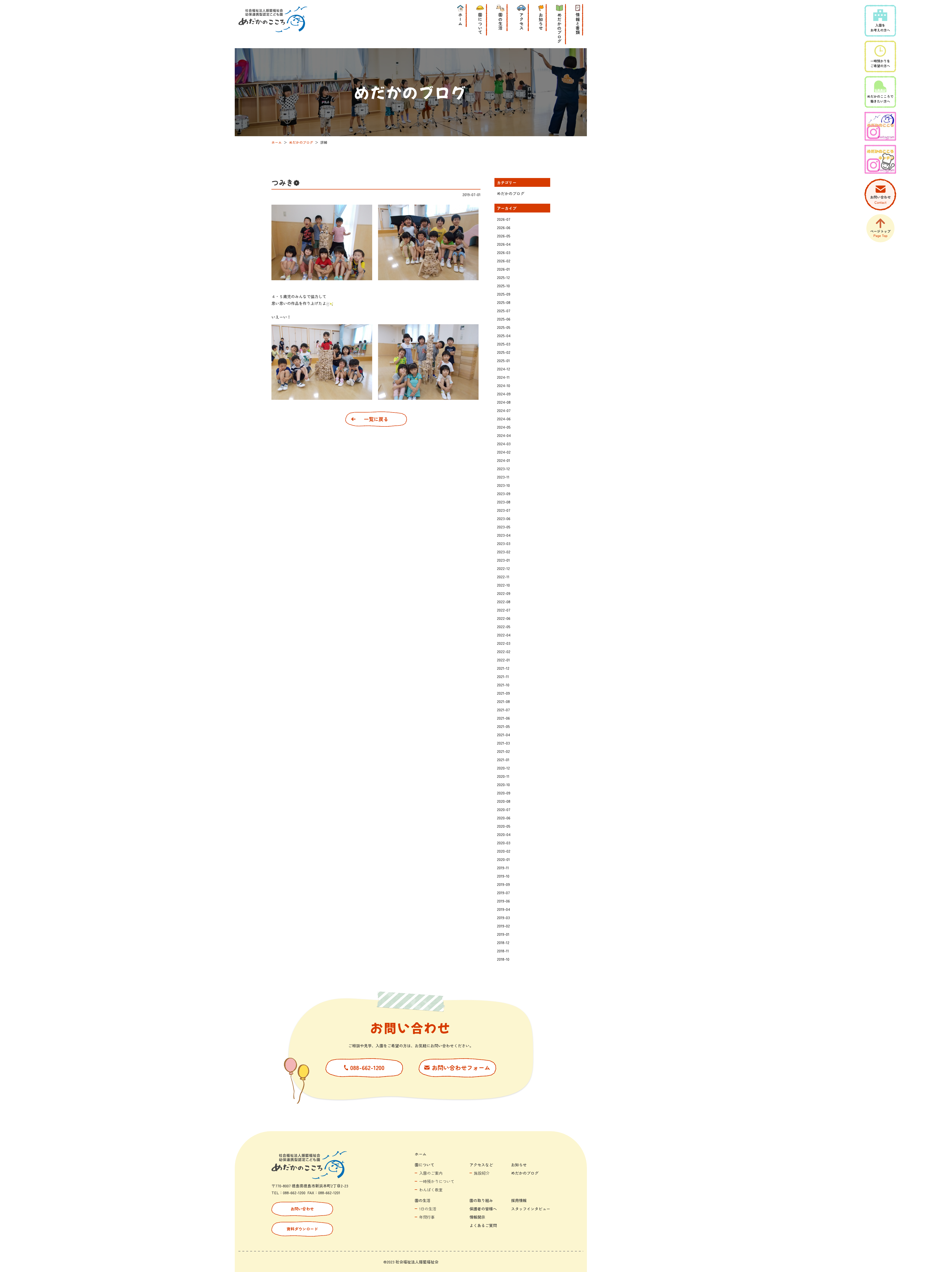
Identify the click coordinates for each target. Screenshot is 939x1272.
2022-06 (503, 618)
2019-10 (503, 876)
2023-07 (503, 510)
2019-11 (503, 867)
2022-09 (503, 593)
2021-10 (503, 685)
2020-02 (503, 851)
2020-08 (503, 801)
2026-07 (503, 219)
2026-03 (503, 252)
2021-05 (503, 726)
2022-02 (503, 651)
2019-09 (503, 884)
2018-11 (503, 951)
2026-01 (503, 269)
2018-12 (503, 942)
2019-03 (503, 917)
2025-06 (503, 319)
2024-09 (504, 394)
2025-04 (504, 335)
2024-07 (504, 410)
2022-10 (503, 585)
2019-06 (503, 901)
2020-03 (503, 843)
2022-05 (503, 626)
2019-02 (503, 926)
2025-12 (503, 277)
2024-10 (503, 385)
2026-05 (503, 236)
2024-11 (503, 377)
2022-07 (503, 610)
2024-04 (504, 435)
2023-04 (504, 535)
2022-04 (504, 635)
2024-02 (504, 452)
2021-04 (503, 734)
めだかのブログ (510, 193)
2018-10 (503, 959)
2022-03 (503, 643)
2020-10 (503, 784)
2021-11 (503, 676)
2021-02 (503, 751)
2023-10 (503, 485)
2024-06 (504, 419)
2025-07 (503, 310)
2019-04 (503, 909)
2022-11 (503, 577)
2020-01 (503, 859)
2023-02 (503, 552)
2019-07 (503, 892)
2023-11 (503, 477)
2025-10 (503, 286)
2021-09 (503, 693)
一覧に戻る (376, 419)
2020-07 (503, 809)
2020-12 (503, 768)
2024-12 (503, 369)
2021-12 (503, 668)
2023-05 (503, 527)
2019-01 (503, 934)
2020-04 (504, 834)
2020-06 (503, 818)
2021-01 (503, 759)
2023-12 (503, 468)
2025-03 (503, 344)
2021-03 (503, 743)
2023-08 (503, 502)
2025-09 (503, 294)
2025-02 (503, 352)
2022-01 (503, 660)
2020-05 (503, 826)
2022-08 (503, 601)
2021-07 (503, 710)
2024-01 (503, 460)
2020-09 (503, 793)
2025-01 (503, 360)
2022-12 (503, 568)
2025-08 (503, 302)
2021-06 (503, 718)
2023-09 (503, 493)
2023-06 (503, 518)
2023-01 (503, 560)
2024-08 (504, 402)
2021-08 (503, 701)
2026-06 (503, 227)
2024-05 (504, 427)
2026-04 (504, 244)
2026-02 (503, 261)
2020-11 (503, 776)
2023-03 (503, 543)
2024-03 (504, 443)
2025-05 (503, 327)
